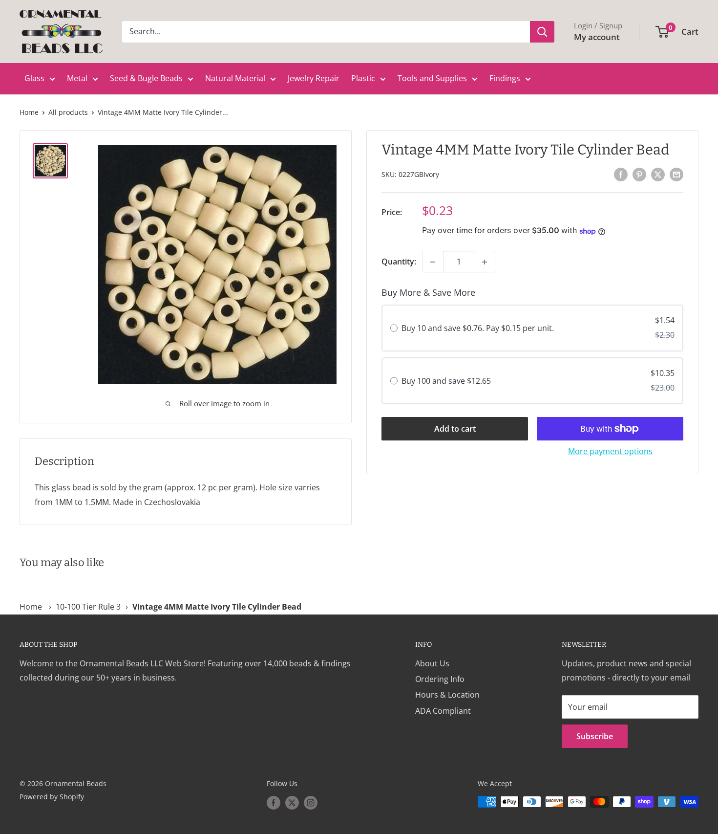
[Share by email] (676, 174)
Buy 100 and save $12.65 (446, 380)
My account (597, 37)
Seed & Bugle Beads (146, 78)
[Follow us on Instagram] (310, 803)
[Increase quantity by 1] (484, 262)
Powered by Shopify (52, 796)
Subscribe (594, 736)
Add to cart (455, 428)
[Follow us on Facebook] (273, 803)
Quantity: (398, 261)
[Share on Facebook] (621, 174)
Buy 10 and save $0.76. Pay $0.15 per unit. (477, 328)
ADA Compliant (443, 710)
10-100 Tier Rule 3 (88, 606)
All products (68, 112)
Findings (504, 78)
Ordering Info (440, 679)
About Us (432, 663)
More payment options (610, 451)
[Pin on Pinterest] (639, 174)
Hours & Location (447, 694)
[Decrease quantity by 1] (432, 262)
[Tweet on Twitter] (658, 174)
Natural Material (235, 78)
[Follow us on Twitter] (292, 803)
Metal (77, 78)
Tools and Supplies (432, 78)
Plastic (363, 78)
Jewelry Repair (313, 78)
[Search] (542, 32)
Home (29, 112)
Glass (34, 78)
